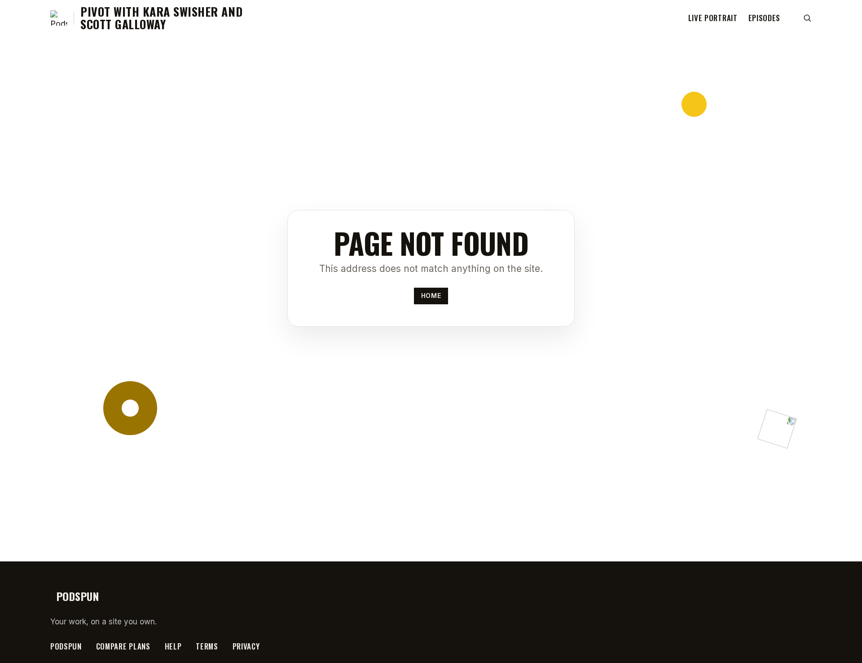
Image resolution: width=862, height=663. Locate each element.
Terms (207, 646)
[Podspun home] (58, 18)
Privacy (246, 646)
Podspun (66, 646)
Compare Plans (123, 646)
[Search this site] (807, 18)
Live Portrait (713, 17)
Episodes (764, 17)
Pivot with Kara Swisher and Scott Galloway (161, 18)
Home (431, 295)
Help (173, 646)
